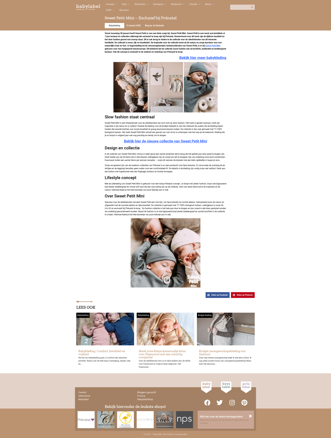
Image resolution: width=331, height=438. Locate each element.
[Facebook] (207, 402)
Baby (124, 4)
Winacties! (124, 10)
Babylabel (83, 399)
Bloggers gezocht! (146, 392)
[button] (218, 295)
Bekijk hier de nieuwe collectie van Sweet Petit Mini (165, 141)
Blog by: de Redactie (154, 25)
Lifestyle (193, 4)
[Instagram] (232, 402)
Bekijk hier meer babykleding (202, 58)
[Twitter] (220, 402)
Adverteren (84, 395)
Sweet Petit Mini (212, 45)
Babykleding (114, 25)
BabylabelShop (145, 399)
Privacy (141, 395)
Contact (82, 392)
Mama (208, 4)
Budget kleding (205, 315)
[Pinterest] (244, 402)
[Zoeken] (252, 7)
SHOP (108, 10)
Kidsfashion (139, 4)
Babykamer (176, 4)
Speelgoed (158, 4)
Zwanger (110, 4)
